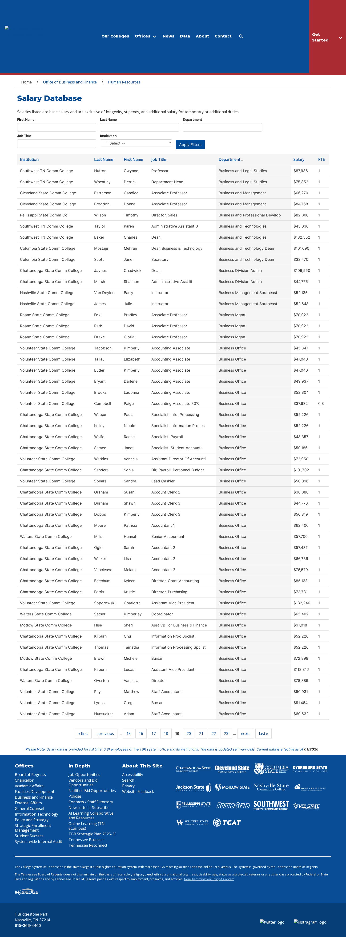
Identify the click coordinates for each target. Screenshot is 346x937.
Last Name (108, 119)
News (168, 36)
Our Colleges (115, 36)
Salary (299, 159)
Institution (108, 136)
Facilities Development (34, 791)
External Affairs (28, 802)
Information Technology (36, 814)
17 (153, 733)
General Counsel (29, 808)
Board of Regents (30, 774)
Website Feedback (138, 791)
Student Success (29, 835)
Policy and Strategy (31, 819)
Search (128, 780)
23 (226, 733)
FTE (321, 159)
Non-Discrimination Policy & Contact (209, 879)
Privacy (128, 785)
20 (189, 733)
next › (246, 733)
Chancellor (24, 780)
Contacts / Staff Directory (90, 801)
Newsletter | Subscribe (88, 807)
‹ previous (105, 733)
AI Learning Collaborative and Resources (90, 816)
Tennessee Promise (86, 839)
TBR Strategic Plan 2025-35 (92, 834)
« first (83, 733)
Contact (223, 36)
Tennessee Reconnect (87, 845)
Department (192, 119)
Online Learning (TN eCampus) (86, 826)
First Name (25, 119)
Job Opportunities (84, 774)
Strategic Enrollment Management (33, 828)
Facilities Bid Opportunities (92, 790)
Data (185, 36)
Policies (75, 796)
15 (128, 733)
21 (201, 733)
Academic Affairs (29, 785)
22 (214, 733)
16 (141, 733)
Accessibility (132, 774)
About (202, 36)
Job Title (24, 136)
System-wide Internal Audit (38, 841)
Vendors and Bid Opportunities (82, 783)
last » (263, 733)
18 (166, 733)
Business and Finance (34, 797)
